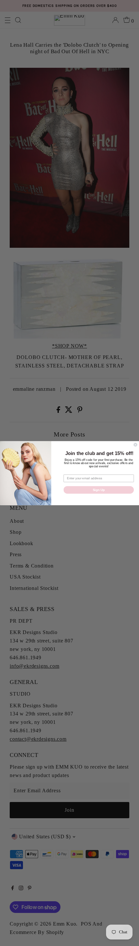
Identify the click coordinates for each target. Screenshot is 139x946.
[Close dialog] (135, 445)
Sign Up (99, 489)
